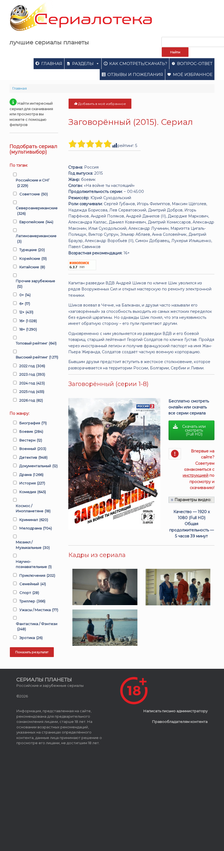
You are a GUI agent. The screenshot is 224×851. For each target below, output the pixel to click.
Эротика (31, 637)
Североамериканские (37, 211)
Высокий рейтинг (37, 357)
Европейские (36, 222)
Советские (33, 194)
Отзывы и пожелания (135, 74)
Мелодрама (35, 528)
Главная (51, 63)
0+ (25, 295)
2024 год (32, 383)
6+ (24, 303)
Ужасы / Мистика (38, 610)
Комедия (32, 492)
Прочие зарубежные (35, 283)
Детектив (33, 457)
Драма (31, 474)
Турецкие (32, 250)
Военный (32, 448)
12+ (26, 312)
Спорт (29, 592)
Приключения (37, 575)
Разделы (83, 63)
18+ (28, 329)
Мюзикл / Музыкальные (33, 545)
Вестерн (30, 440)
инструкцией (195, 475)
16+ (28, 321)
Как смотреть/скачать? (138, 63)
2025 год (31, 391)
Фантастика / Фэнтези (36, 626)
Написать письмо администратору (175, 711)
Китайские (32, 267)
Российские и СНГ (33, 183)
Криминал (33, 519)
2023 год (32, 374)
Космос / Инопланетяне (33, 508)
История (32, 483)
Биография (33, 423)
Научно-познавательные (34, 564)
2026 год (31, 400)
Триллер (32, 601)
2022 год (32, 366)
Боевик (31, 431)
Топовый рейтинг (36, 343)
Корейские (33, 258)
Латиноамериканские (36, 238)
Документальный (38, 466)
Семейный (32, 584)
